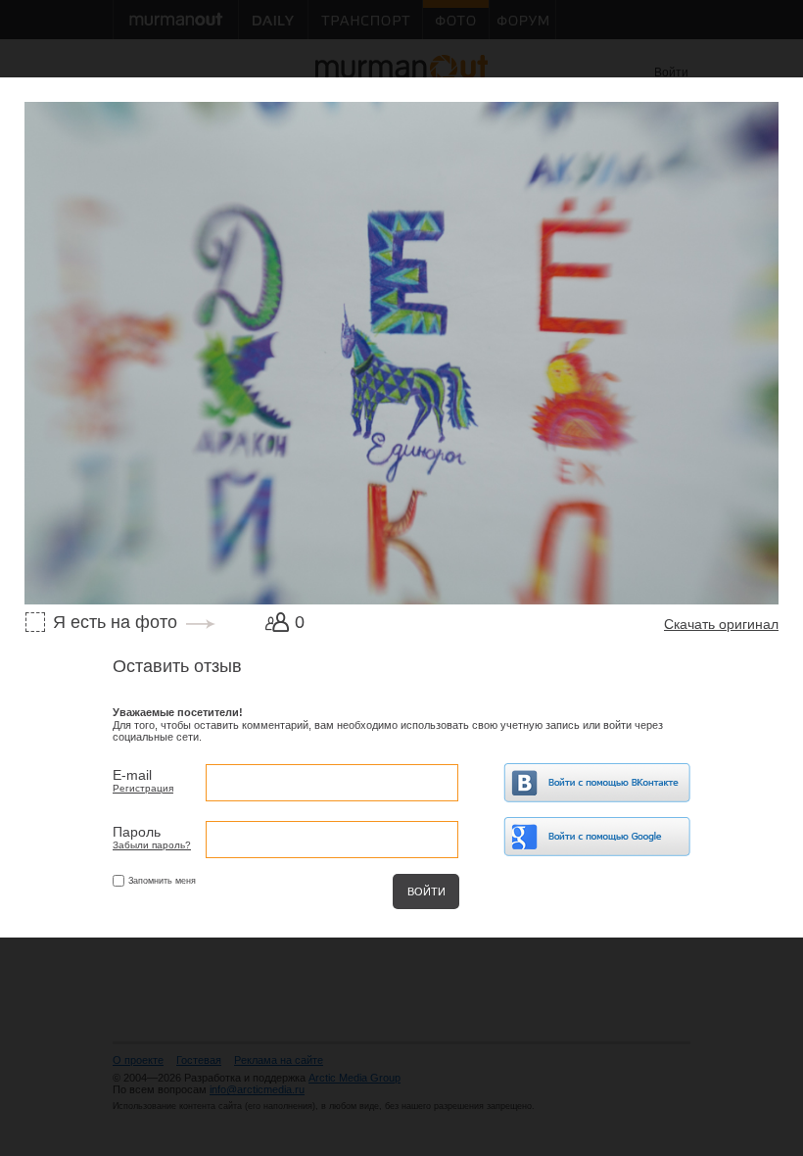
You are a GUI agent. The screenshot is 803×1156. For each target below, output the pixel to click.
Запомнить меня (162, 881)
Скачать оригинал (721, 624)
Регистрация (143, 788)
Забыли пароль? (152, 845)
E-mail (132, 775)
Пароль (137, 832)
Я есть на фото (115, 622)
